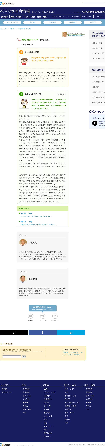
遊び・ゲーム (70, 413)
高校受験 (26, 392)
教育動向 (4, 17)
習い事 (67, 399)
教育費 (4, 389)
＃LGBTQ (92, 22)
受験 (12, 17)
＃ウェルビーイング (12, 22)
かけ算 (46, 402)
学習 (45, 419)
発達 (66, 416)
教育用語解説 (76, 17)
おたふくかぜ (74, 352)
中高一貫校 (27, 396)
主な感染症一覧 (98, 82)
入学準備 (68, 409)
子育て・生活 (29, 17)
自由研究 (47, 396)
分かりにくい (55, 320)
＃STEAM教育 (73, 22)
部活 (45, 423)
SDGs (46, 389)
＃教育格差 (52, 22)
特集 (24, 413)
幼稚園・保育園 (70, 406)
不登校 (67, 419)
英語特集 (47, 436)
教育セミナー (7, 392)
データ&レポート (99, 17)
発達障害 (77, 354)
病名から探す (97, 48)
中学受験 (26, 389)
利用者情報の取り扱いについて (77, 444)
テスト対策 (48, 416)
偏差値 (25, 402)
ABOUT (55, 17)
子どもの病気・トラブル (24, 29)
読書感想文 (48, 399)
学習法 (19, 17)
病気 (66, 392)
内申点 (25, 406)
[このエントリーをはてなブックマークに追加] (71, 334)
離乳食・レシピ (70, 396)
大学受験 (26, 399)
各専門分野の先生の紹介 (76, 35)
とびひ (70, 354)
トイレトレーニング (72, 402)
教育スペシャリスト (64, 17)
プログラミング (49, 392)
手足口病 (65, 352)
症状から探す (97, 43)
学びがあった (43, 320)
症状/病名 (95, 87)
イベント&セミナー (87, 17)
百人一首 (47, 406)
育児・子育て (70, 389)
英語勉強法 (48, 433)
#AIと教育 (32, 22)
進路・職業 (42, 17)
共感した (30, 320)
